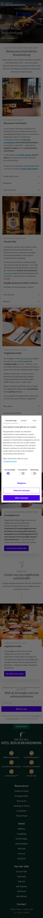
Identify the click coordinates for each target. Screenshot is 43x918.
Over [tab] (34, 420)
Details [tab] (23, 420)
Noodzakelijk (10, 470)
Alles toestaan (21, 498)
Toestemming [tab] (10, 420)
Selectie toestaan (21, 490)
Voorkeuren (22, 470)
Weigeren (21, 483)
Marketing (34, 470)
